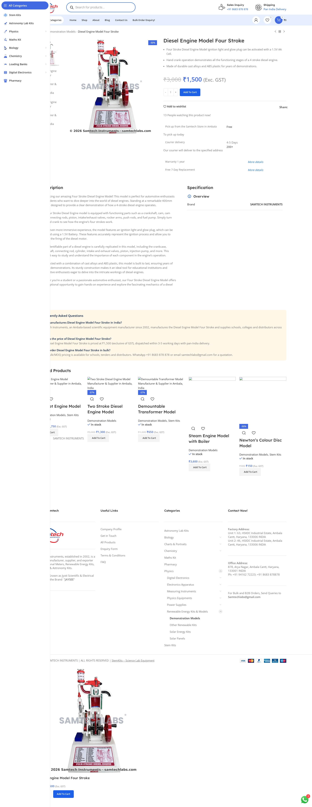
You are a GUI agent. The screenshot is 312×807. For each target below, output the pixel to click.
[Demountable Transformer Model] (161, 383)
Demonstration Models (61, 31)
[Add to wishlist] (51, 399)
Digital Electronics (178, 578)
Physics (169, 571)
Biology (169, 537)
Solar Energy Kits (180, 631)
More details (255, 170)
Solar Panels (177, 638)
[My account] (256, 20)
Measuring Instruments (181, 591)
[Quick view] (92, 399)
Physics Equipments (179, 598)
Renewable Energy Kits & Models (187, 611)
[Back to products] (280, 31)
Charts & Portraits (175, 544)
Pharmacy (170, 564)
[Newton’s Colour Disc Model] (262, 400)
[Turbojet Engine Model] (60, 383)
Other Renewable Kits (183, 625)
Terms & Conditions (113, 555)
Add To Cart (190, 92)
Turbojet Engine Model (59, 406)
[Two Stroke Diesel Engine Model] (110, 383)
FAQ (103, 562)
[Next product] (284, 31)
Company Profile (111, 529)
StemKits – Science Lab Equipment (133, 660)
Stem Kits (73, 415)
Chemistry (170, 551)
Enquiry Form (109, 549)
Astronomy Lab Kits (176, 530)
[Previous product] (275, 31)
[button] (98, 438)
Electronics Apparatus (180, 584)
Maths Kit (170, 557)
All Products (108, 542)
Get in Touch (108, 536)
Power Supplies (176, 605)
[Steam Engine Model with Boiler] (212, 400)
